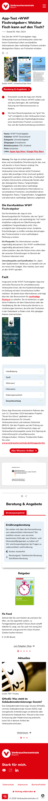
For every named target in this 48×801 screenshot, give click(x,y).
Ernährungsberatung (18, 525)
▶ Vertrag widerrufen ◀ (24, 791)
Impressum (23, 784)
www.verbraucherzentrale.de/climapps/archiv (23, 443)
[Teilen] (7, 53)
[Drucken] (3, 53)
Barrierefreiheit (39, 784)
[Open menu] (5, 796)
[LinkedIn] (17, 770)
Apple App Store (17, 151)
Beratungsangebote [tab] (15, 513)
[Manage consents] (43, 796)
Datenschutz (8, 784)
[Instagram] (10, 770)
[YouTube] (4, 770)
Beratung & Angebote (15, 89)
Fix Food (7, 614)
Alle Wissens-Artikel (22, 450)
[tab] (18, 651)
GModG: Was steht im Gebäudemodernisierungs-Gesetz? (22, 700)
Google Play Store (35, 151)
